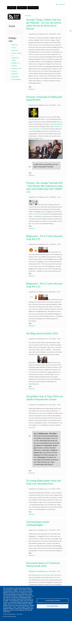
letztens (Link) (56, 124)
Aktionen (14, 45)
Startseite (12, 7)
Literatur (14, 65)
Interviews (15, 50)
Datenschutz (33, 7)
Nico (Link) (32, 427)
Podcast (14, 71)
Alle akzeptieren (52, 606)
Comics (14, 47)
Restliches (15, 74)
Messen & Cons (16, 68)
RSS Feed (28, 15)
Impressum (22, 7)
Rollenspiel (15, 76)
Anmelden (62, 4)
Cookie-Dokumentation (9, 616)
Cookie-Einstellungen (52, 600)
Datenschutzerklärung (9, 614)
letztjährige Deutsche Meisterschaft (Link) (44, 575)
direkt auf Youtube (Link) (36, 214)
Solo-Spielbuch (16, 79)
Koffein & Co (16, 63)
